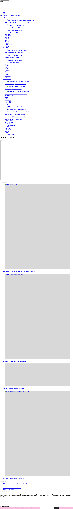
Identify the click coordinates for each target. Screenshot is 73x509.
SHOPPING (7, 38)
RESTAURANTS (8, 65)
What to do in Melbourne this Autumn (12, 57)
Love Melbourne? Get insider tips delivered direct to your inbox (27, 507)
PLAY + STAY (5, 17)
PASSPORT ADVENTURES (9, 134)
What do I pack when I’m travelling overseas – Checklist (16, 114)
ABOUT (4, 13)
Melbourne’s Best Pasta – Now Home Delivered (14, 52)
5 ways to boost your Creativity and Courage (13, 89)
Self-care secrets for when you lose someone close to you (16, 94)
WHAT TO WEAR (8, 37)
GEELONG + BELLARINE (9, 121)
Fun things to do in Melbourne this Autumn (13, 27)
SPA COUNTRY (7, 127)
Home (4, 12)
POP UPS (6, 74)
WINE (6, 71)
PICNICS (6, 77)
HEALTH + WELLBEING (7, 79)
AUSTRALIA (7, 132)
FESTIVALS (7, 40)
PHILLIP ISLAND (8, 130)
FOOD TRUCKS (7, 76)
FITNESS (6, 97)
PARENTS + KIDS (8, 101)
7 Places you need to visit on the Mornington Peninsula (15, 109)
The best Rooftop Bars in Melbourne (12, 62)
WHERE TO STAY (8, 35)
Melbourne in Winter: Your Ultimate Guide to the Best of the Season (18, 22)
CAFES (6, 64)
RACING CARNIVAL (8, 44)
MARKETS (7, 41)
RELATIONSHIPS (8, 100)
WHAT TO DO (7, 34)
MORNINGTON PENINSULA (10, 125)
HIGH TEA (7, 73)
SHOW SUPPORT (8, 103)
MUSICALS (7, 43)
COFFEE (6, 68)
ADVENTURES (5, 104)
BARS (6, 67)
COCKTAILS (7, 70)
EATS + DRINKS (5, 47)
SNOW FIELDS (7, 128)
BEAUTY (6, 98)
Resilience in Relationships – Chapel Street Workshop (15, 84)
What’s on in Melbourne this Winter (11, 33)
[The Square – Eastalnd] (19, 179)
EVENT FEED (7, 46)
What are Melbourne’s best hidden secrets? (13, 119)
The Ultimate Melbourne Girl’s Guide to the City (14, 361)
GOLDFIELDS (7, 124)
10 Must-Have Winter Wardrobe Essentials (13, 389)
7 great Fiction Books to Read (8, 489)
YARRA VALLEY (7, 131)
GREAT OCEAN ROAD (9, 122)
